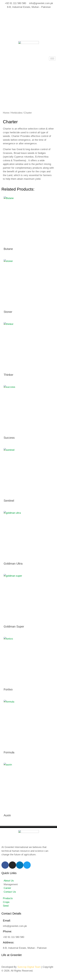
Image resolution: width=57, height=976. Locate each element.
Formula (9, 752)
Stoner (8, 311)
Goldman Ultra (13, 563)
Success (9, 437)
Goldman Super (14, 626)
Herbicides (16, 113)
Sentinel (9, 500)
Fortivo (8, 689)
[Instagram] (28, 20)
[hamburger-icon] (52, 58)
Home (6, 113)
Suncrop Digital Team (29, 967)
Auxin (7, 815)
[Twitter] (28, 33)
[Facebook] (28, 14)
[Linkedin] (19, 865)
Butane (8, 248)
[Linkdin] (28, 27)
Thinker (8, 374)
